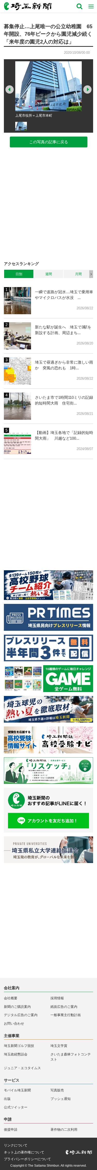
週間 (48, 274)
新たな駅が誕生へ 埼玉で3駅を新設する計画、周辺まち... (63, 330)
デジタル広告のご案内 (21, 1015)
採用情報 (57, 998)
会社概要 (10, 998)
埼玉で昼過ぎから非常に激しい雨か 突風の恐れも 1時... (64, 365)
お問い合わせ (14, 1023)
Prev (9, 89)
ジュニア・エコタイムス (22, 1068)
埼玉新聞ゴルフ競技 (19, 1046)
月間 (78, 274)
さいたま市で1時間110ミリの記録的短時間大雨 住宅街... (64, 400)
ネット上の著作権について (24, 1152)
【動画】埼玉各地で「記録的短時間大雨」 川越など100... (64, 435)
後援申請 (10, 1129)
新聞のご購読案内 (17, 1007)
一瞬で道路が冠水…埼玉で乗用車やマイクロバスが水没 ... (64, 295)
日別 (19, 274)
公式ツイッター (15, 1107)
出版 (7, 1099)
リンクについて (15, 1145)
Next (87, 89)
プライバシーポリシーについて (27, 1159)
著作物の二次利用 (63, 1129)
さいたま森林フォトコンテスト (70, 1056)
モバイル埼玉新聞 (17, 1090)
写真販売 (57, 1090)
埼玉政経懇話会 (15, 1054)
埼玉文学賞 (58, 1046)
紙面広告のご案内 (63, 1007)
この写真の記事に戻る (48, 142)
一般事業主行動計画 (65, 1015)
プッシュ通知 (60, 1099)
